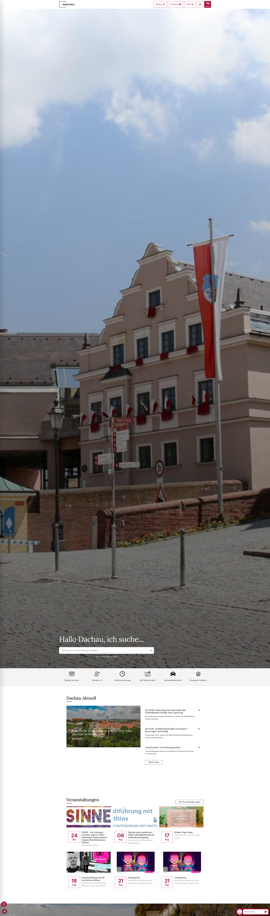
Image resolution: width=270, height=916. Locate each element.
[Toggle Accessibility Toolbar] (4, 904)
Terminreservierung (122, 680)
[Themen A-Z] (97, 673)
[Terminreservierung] (122, 673)
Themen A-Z (97, 680)
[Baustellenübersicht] (173, 673)
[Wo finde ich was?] (147, 673)
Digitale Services (72, 680)
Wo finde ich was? (147, 680)
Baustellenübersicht (173, 680)
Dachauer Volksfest (198, 680)
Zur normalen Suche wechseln (106, 656)
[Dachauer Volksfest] (198, 673)
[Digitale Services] (71, 673)
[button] (207, 4)
